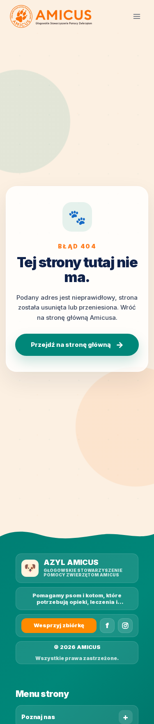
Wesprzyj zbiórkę (59, 625)
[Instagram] (125, 625)
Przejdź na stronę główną (77, 345)
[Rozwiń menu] (136, 16)
